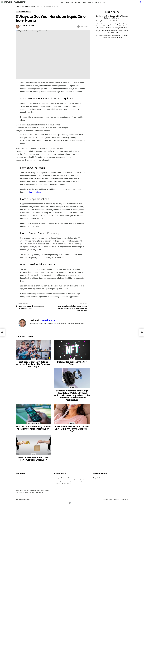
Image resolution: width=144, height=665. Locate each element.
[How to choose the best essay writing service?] (2, 332)
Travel (77, 2)
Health (98, 2)
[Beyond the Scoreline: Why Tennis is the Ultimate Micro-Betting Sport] (33, 414)
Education (78, 478)
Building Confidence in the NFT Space (72, 363)
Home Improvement (62, 482)
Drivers (70, 478)
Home (62, 2)
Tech (84, 2)
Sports (58, 483)
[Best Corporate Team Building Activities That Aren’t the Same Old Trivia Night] (33, 350)
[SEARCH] (141, 2)
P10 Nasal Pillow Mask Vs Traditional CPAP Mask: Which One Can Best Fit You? (72, 428)
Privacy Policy (107, 499)
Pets (82, 482)
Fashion (69, 480)
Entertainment (33, 423)
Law (78, 482)
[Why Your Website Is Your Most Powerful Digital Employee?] (33, 445)
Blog (104, 2)
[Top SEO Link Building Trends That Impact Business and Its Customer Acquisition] (141, 332)
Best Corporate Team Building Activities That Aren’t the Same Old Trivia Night (33, 364)
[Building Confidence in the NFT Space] (72, 350)
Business (69, 2)
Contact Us (124, 499)
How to (72, 482)
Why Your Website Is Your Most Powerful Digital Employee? (33, 458)
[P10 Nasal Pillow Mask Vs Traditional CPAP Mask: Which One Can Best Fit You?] (72, 414)
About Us (117, 499)
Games (90, 2)
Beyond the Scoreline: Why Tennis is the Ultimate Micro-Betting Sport (33, 427)
